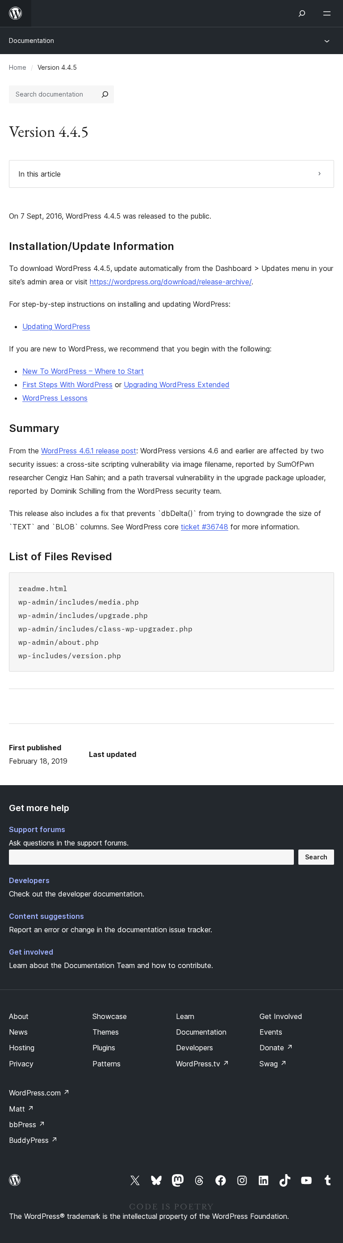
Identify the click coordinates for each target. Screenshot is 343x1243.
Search (316, 857)
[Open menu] (328, 13)
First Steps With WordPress (67, 384)
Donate (276, 1047)
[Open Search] (301, 13)
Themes (105, 1031)
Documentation (31, 40)
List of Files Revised (60, 556)
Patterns (106, 1063)
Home (17, 67)
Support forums (37, 829)
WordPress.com (39, 1092)
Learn (185, 1016)
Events (270, 1031)
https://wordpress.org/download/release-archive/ (170, 281)
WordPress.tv (202, 1063)
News (18, 1031)
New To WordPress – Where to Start (83, 371)
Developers (29, 880)
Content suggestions (46, 916)
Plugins (103, 1047)
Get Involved (280, 1016)
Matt (21, 1108)
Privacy (21, 1063)
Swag (273, 1063)
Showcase (109, 1016)
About (19, 1016)
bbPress (27, 1124)
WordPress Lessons (55, 397)
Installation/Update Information (91, 246)
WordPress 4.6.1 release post (88, 450)
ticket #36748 (204, 526)
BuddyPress (33, 1140)
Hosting (21, 1047)
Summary (34, 428)
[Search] (105, 94)
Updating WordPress (56, 326)
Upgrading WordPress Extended (177, 384)
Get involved (31, 951)
